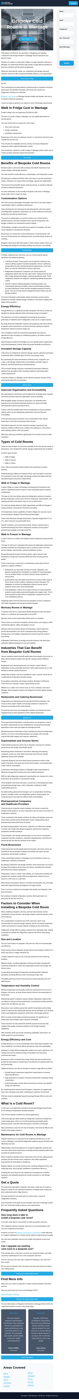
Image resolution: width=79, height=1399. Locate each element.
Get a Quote (26, 39)
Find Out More (27, 250)
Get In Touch (27, 385)
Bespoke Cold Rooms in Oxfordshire (28, 1232)
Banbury (31, 1385)
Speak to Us (27, 717)
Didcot (3, 1294)
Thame (30, 1379)
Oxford (5, 1380)
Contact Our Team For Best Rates (27, 1273)
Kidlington (31, 1376)
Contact (73, 3)
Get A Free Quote (27, 1357)
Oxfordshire (7, 1383)
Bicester (31, 1382)
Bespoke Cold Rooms (8, 96)
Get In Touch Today (27, 78)
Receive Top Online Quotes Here (27, 1299)
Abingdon (9, 1294)
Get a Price (27, 157)
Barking (16, 1294)
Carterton (6, 1386)
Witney (30, 1373)
